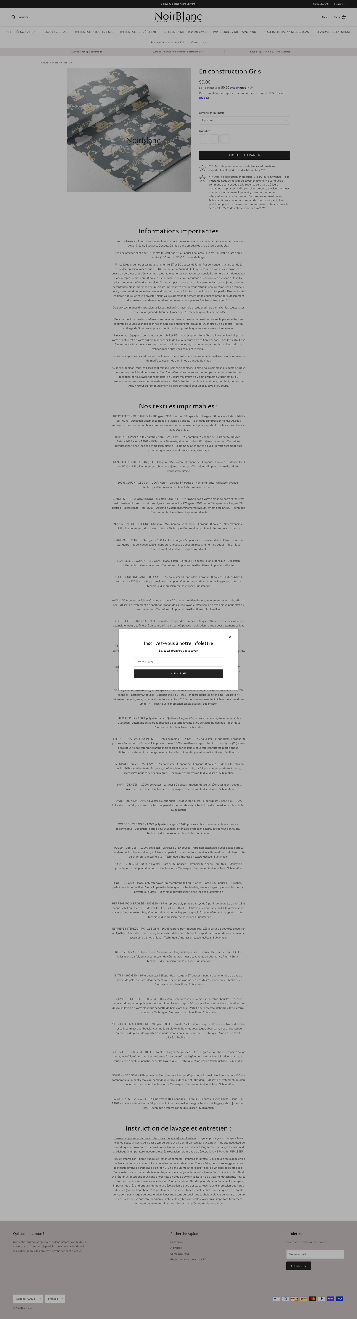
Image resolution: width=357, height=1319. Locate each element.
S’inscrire (178, 673)
